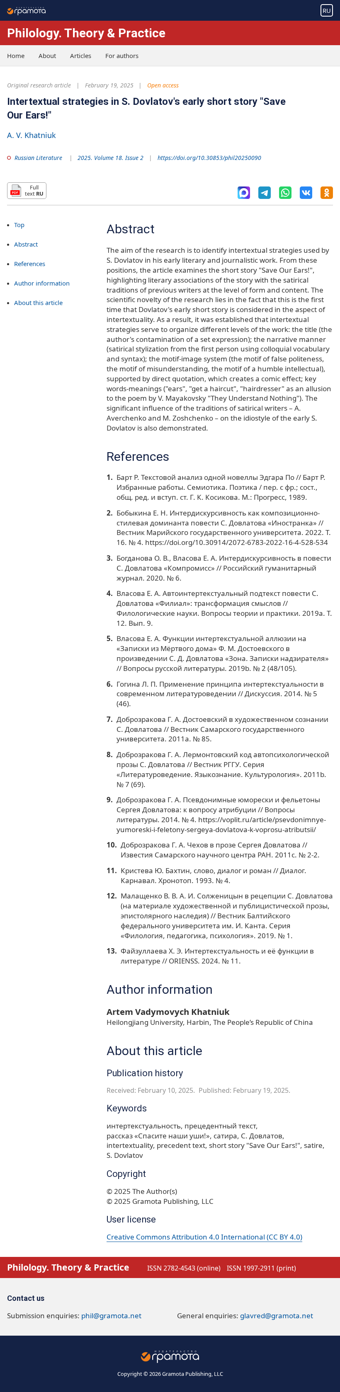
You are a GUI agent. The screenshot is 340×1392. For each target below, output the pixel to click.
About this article (38, 302)
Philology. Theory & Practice (86, 33)
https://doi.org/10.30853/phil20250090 (209, 158)
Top (19, 224)
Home (15, 55)
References (29, 263)
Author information (42, 283)
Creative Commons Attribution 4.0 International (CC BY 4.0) (204, 1237)
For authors (121, 55)
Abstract (26, 244)
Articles (80, 55)
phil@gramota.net (111, 1315)
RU (327, 10)
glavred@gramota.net (276, 1315)
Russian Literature (38, 158)
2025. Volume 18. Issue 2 (110, 158)
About (47, 55)
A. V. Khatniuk (31, 135)
